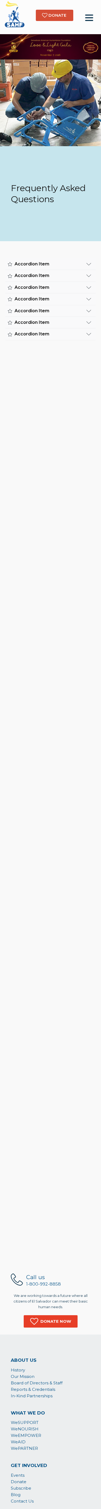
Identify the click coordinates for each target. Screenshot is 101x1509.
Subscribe (21, 1488)
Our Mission (22, 1376)
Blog (15, 1494)
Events (18, 1475)
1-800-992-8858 (43, 1284)
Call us (35, 1277)
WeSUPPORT (25, 1422)
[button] (50, 1321)
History (18, 1370)
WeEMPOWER (26, 1435)
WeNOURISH (25, 1428)
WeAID (18, 1441)
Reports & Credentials (33, 1389)
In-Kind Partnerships (32, 1395)
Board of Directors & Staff (36, 1382)
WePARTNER (24, 1448)
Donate (18, 1481)
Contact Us (22, 1501)
